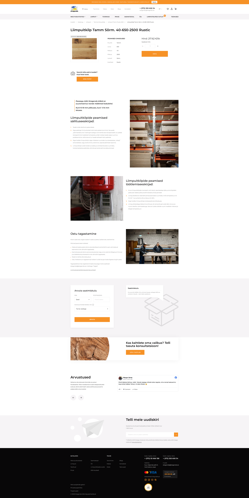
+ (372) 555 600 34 (147, 8)
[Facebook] (149, 480)
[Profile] (172, 9)
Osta (155, 54)
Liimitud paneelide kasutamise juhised (83, 270)
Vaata (154, 2)
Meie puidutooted (77, 16)
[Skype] (155, 480)
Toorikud (106, 16)
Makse (105, 9)
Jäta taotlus (135, 352)
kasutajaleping (137, 442)
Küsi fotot (87, 79)
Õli (140, 16)
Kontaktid (127, 9)
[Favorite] (168, 9)
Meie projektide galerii (78, 484)
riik (76, 295)
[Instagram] (145, 480)
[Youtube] (152, 480)
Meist (112, 9)
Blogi (119, 9)
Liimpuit (93, 16)
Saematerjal (129, 16)
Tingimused (74, 491)
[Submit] (176, 435)
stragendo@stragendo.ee (147, 10)
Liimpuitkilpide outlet (98, 467)
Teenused (174, 16)
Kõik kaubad (95, 470)
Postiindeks (97, 295)
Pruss (117, 16)
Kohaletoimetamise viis (83, 304)
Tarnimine (96, 9)
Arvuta (92, 319)
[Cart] (176, 9)
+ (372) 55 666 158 (151, 458)
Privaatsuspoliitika (76, 487)
